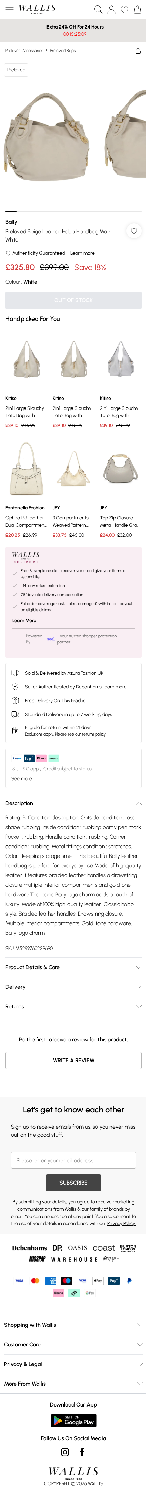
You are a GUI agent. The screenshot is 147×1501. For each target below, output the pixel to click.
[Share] (133, 50)
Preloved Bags (63, 50)
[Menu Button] (9, 9)
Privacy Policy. (80, 1220)
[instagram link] (62, 1449)
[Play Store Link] (71, 1417)
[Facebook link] (80, 1449)
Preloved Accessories (24, 50)
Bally (11, 216)
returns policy (94, 723)
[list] (71, 133)
